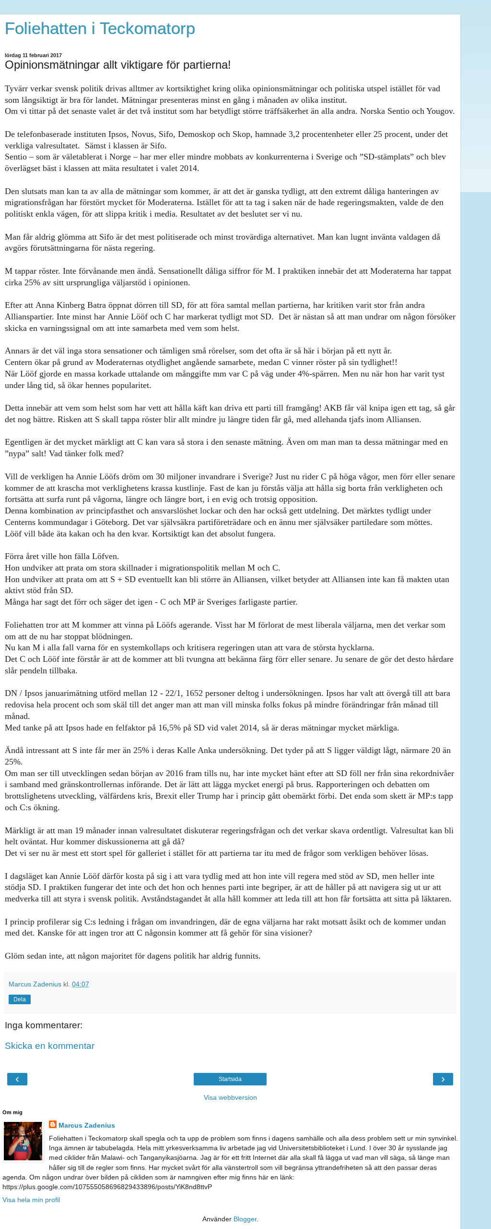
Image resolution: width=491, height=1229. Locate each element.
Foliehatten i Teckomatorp (100, 28)
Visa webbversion (230, 1097)
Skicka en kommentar (49, 1046)
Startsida (230, 1079)
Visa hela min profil (31, 1200)
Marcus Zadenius (86, 1125)
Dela (19, 999)
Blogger (245, 1219)
